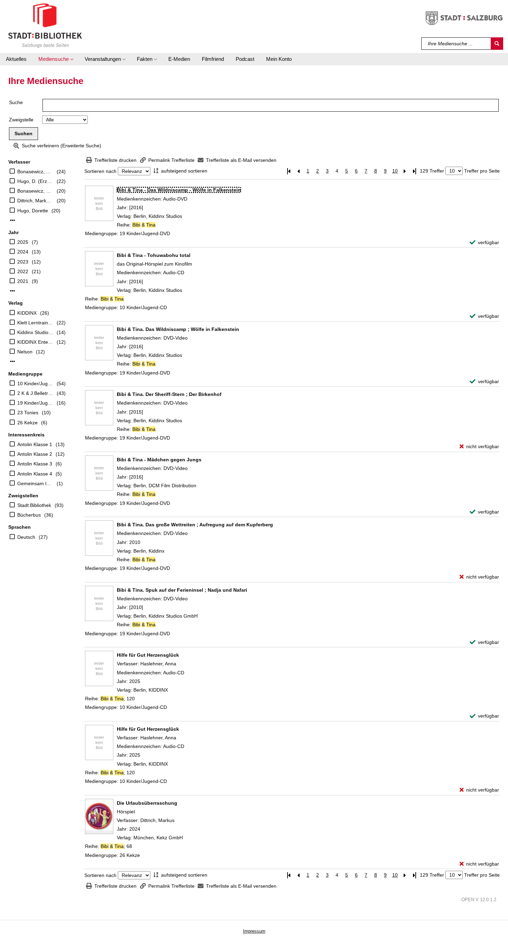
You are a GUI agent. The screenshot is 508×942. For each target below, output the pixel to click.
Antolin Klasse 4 (34, 474)
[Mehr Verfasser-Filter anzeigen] (12, 220)
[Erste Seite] (288, 171)
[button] (55, 59)
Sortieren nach (100, 171)
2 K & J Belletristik (35, 393)
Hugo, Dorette (32, 210)
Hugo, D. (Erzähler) (35, 181)
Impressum (254, 931)
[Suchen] (497, 43)
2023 (22, 262)
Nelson (24, 351)
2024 (22, 252)
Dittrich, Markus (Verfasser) (35, 200)
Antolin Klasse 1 (34, 444)
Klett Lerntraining (35, 322)
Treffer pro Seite (482, 171)
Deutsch (26, 537)
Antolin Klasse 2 (34, 454)
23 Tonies (27, 412)
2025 (22, 242)
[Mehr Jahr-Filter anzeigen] (12, 291)
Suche (16, 102)
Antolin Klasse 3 (34, 464)
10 (395, 171)
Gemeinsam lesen (35, 483)
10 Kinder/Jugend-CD (35, 383)
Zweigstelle (21, 119)
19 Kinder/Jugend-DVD (35, 403)
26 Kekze (27, 422)
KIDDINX (27, 313)
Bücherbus (29, 515)
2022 (22, 271)
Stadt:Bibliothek (34, 505)
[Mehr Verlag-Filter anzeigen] (12, 361)
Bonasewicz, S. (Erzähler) (35, 191)
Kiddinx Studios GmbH (35, 332)
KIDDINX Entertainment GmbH (35, 342)
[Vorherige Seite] (298, 171)
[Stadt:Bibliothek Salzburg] (45, 25)
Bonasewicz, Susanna (35, 171)
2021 (22, 281)
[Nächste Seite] (405, 171)
